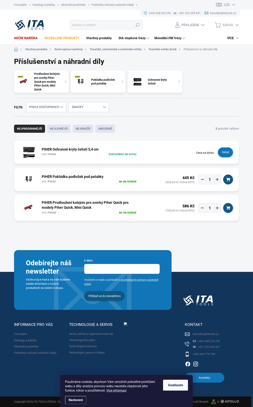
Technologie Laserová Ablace (87, 352)
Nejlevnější (59, 128)
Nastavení (76, 400)
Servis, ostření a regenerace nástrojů (91, 333)
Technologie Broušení (82, 340)
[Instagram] (196, 363)
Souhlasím (175, 385)
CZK (227, 5)
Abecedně (105, 128)
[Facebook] (188, 363)
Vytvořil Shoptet (199, 401)
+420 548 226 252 (208, 341)
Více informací (116, 390)
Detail (225, 152)
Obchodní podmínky (73, 4)
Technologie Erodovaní (83, 346)
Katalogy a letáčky (44, 4)
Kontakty (204, 377)
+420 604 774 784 (204, 354)
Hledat (138, 25)
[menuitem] (27, 38)
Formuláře (20, 4)
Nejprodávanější (29, 128)
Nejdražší (83, 128)
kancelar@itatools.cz (206, 334)
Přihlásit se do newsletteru (104, 296)
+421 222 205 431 (208, 346)
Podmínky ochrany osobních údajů (113, 4)
